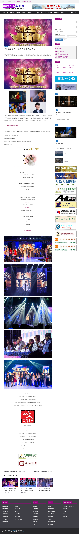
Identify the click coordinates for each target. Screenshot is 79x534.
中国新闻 (23, 12)
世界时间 (71, 67)
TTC (63, 65)
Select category (58, 29)
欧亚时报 (16, 506)
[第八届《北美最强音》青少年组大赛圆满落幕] (28, 479)
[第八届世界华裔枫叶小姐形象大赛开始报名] (10, 479)
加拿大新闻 (12, 12)
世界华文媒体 (5, 508)
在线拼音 (71, 72)
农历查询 (64, 72)
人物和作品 (29, 12)
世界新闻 (18, 12)
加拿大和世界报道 (18, 519)
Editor (11, 51)
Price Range (57, 34)
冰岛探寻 (65, 153)
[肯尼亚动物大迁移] (59, 161)
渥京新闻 (49, 506)
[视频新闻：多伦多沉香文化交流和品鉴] (66, 102)
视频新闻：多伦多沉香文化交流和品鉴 (65, 113)
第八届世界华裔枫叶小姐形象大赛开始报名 (10, 489)
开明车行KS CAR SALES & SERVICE (62, 53)
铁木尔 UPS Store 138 (59, 51)
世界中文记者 (5, 511)
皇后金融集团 (57, 50)
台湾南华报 (4, 519)
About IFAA (56, 12)
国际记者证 (35, 506)
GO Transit (71, 65)
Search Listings (59, 39)
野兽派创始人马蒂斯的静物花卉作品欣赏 (43, 471)
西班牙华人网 (17, 508)
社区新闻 (50, 12)
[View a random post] (75, 12)
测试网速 (57, 72)
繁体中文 (62, 12)
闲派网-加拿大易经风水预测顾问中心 (62, 56)
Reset (65, 39)
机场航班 (57, 67)
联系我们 (65, 508)
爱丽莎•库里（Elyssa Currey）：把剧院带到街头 (14, 471)
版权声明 (65, 516)
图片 (42, 12)
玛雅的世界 (59, 144)
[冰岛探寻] (59, 154)
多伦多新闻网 (5, 506)
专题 (38, 12)
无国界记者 (35, 521)
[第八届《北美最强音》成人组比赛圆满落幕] (45, 479)
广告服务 (65, 511)
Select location (58, 24)
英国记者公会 (35, 519)
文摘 (34, 12)
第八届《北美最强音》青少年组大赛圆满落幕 (27, 489)
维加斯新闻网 (5, 516)
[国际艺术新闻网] (3, 12)
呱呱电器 (57, 46)
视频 (45, 12)
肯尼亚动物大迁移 (67, 160)
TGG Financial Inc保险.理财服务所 (62, 54)
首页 (7, 12)
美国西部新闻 (17, 513)
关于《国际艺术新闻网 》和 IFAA (69, 506)
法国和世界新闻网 (5, 513)
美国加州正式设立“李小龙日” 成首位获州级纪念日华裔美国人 (23, 1)
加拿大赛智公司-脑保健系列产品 (61, 57)
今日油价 (64, 67)
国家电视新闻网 (51, 508)
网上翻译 (57, 70)
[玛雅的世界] (66, 133)
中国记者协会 (35, 516)
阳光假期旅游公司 (58, 48)
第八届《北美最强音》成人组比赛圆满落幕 (45, 489)
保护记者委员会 (36, 513)
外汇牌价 (64, 70)
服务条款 (65, 513)
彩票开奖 (71, 70)
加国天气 (57, 65)
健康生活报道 (17, 516)
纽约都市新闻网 (5, 521)
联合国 (34, 524)
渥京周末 (16, 511)
